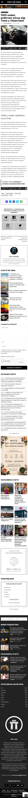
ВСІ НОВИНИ (13, 433)
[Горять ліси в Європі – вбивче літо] (7, 512)
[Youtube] (21, 785)
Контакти (15, 791)
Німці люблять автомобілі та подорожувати (5, 497)
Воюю (6, 592)
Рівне (2, 695)
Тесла (10, 195)
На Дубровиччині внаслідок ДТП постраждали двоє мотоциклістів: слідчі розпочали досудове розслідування (13, 423)
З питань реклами (6, 791)
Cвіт (2, 688)
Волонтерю (8, 590)
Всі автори (22, 790)
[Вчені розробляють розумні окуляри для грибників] (5, 288)
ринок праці (18, 193)
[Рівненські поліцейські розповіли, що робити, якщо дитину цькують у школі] (21, 488)
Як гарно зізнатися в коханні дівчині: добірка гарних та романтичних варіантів (18, 676)
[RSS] (14, 785)
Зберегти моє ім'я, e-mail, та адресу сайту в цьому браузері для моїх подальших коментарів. (13, 351)
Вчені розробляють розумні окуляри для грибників (16, 284)
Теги (8, 790)
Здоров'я (3, 692)
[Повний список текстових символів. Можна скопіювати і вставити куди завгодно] (5, 659)
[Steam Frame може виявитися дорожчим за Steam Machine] (5, 319)
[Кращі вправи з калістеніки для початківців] (5, 647)
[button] (26, 2)
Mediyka (13, 794)
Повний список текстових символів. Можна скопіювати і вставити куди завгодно (18, 659)
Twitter (20, 228)
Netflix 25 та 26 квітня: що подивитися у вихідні (7, 238)
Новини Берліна (9, 193)
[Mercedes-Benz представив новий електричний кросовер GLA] (5, 310)
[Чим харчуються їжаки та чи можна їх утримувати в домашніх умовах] (5, 668)
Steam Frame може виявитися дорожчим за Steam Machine (18, 316)
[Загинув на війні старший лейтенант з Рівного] (5, 640)
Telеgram (5, 220)
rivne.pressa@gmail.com (19, 775)
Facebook (14, 220)
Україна (3, 704)
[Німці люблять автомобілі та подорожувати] (7, 488)
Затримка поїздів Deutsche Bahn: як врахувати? (20, 520)
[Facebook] (6, 785)
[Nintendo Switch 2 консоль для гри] (5, 303)
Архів (3, 790)
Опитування (14, 790)
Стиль (2, 699)
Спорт (2, 706)
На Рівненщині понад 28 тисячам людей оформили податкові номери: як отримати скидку (13, 400)
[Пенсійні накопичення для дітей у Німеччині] (7, 530)
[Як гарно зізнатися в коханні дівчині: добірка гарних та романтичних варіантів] (5, 676)
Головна (3, 10)
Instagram (8, 228)
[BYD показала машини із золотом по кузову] (5, 295)
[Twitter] (18, 785)
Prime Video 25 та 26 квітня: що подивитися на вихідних (21, 239)
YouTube (22, 220)
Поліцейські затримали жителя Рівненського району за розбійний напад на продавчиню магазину (13, 379)
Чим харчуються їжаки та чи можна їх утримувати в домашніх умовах (18, 667)
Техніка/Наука (9, 10)
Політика (3, 690)
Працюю (7, 594)
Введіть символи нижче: (8, 356)
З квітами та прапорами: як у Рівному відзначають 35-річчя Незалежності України (12, 394)
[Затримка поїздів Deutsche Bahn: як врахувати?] (21, 512)
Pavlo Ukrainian (7, 23)
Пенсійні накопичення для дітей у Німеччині (6, 539)
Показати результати (14, 602)
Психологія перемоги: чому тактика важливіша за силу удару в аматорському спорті (12, 418)
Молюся (7, 596)
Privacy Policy (23, 791)
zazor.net (14, 796)
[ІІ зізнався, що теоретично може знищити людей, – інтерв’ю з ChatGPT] (5, 279)
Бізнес (2, 697)
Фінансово (7, 587)
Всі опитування (14, 609)
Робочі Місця (4, 195)
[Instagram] (10, 785)
